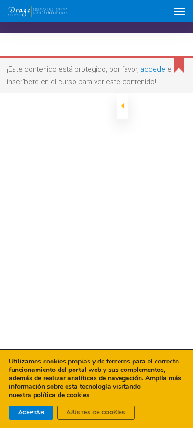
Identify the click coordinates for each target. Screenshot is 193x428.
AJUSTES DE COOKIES (96, 412)
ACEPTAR (31, 412)
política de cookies (61, 395)
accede (153, 69)
